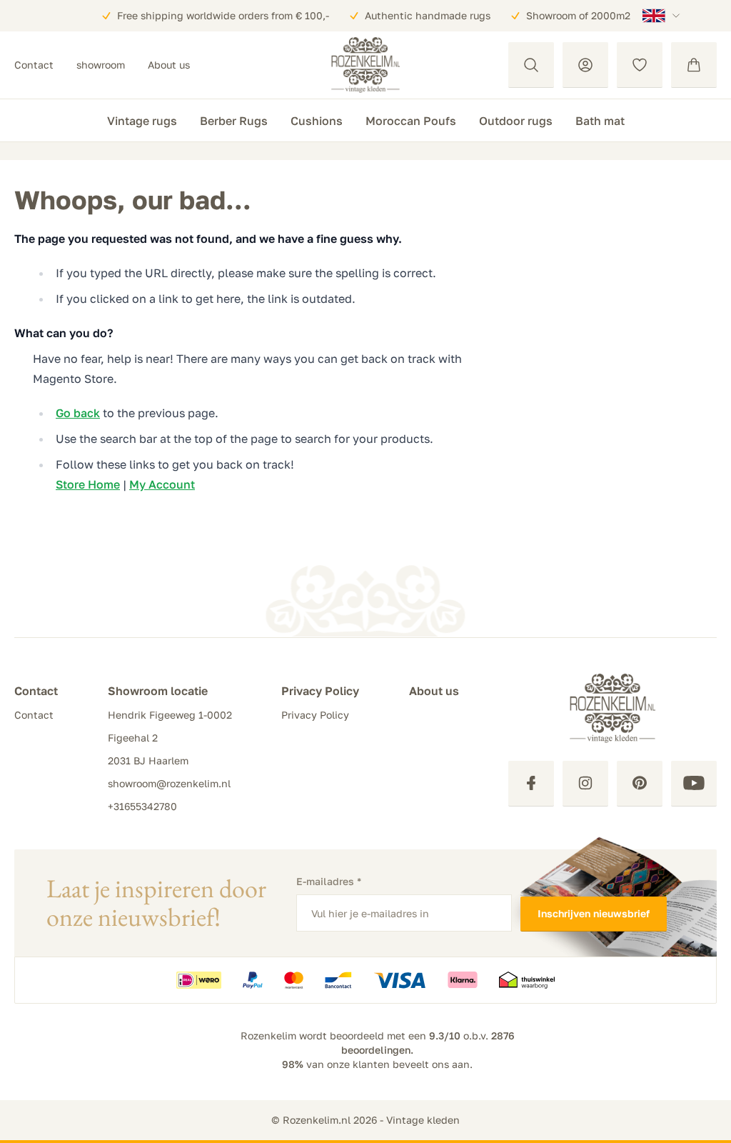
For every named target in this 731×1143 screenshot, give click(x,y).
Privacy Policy (320, 691)
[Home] (365, 65)
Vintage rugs (142, 121)
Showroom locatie (158, 691)
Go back (78, 413)
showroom (100, 65)
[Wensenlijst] (639, 65)
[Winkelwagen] (694, 65)
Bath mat (600, 121)
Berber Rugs (234, 121)
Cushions (317, 121)
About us (169, 65)
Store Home (88, 484)
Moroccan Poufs (411, 121)
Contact (34, 65)
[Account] (585, 65)
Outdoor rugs (516, 121)
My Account (162, 484)
